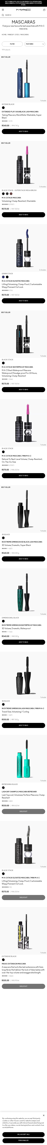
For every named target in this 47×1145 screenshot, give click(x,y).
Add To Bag (23, 131)
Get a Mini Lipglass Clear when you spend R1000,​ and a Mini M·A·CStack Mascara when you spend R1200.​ (23, 3)
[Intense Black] (3, 107)
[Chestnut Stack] (11, 193)
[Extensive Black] (3, 959)
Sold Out (23, 811)
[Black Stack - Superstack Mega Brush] (3, 193)
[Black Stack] (7, 276)
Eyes (17, 34)
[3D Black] (3, 537)
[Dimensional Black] (3, 621)
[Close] (43, 1115)
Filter (12, 44)
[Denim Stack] (3, 276)
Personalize (23, 1140)
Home (4, 34)
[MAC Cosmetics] (23, 10)
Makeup (11, 34)
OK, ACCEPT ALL (23, 1134)
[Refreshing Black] (3, 787)
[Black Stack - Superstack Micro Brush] (7, 193)
